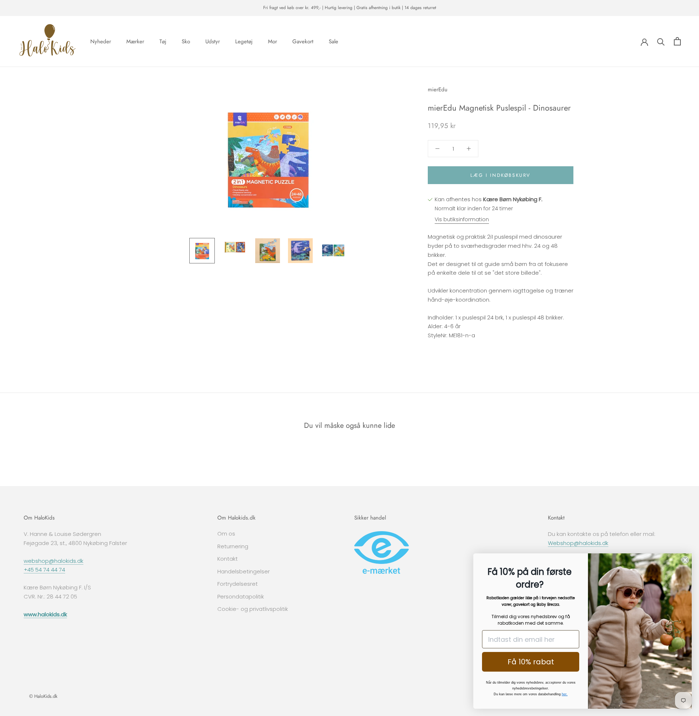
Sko (186, 41)
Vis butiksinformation (462, 219)
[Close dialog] (685, 560)
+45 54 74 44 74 (44, 569)
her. (565, 694)
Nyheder (100, 41)
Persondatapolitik (240, 596)
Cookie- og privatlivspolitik (252, 609)
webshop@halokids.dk (53, 561)
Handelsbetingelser (243, 571)
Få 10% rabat (531, 662)
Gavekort (302, 41)
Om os (226, 533)
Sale (333, 41)
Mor (272, 41)
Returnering (232, 546)
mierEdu (437, 89)
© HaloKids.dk (43, 696)
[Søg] (661, 41)
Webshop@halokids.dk (578, 543)
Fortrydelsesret (237, 584)
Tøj (162, 41)
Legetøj (244, 41)
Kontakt (227, 558)
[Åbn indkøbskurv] (677, 41)
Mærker (135, 41)
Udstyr (212, 41)
